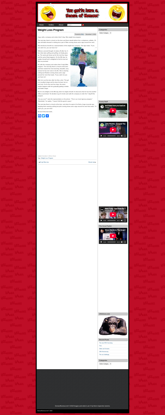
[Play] (101, 136)
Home (41, 25)
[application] (113, 130)
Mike (82, 34)
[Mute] (122, 136)
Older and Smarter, (104, 348)
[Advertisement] (67, 137)
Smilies (51, 25)
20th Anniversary (103, 351)
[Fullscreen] (125, 136)
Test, (100, 345)
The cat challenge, (104, 354)
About (61, 25)
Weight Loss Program (51, 29)
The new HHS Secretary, (106, 343)
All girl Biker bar (44, 162)
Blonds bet (91, 162)
